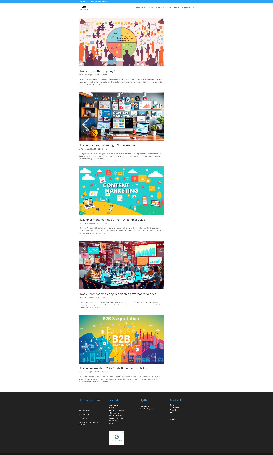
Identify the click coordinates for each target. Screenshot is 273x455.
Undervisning (187, 8)
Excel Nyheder (114, 420)
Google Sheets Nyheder (117, 418)
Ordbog (104, 75)
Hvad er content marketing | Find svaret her (107, 145)
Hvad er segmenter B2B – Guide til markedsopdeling (113, 368)
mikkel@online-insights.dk (88, 422)
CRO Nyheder (114, 413)
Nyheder (159, 8)
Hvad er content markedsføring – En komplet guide (112, 220)
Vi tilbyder (139, 8)
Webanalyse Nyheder (117, 415)
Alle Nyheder (114, 405)
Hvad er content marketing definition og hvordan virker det (117, 294)
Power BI (112, 423)
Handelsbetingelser (147, 409)
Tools (175, 8)
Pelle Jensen (85, 75)
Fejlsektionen (174, 410)
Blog (169, 8)
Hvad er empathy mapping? (97, 71)
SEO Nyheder (114, 408)
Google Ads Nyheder (116, 410)
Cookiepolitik (144, 406)
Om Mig (151, 8)
